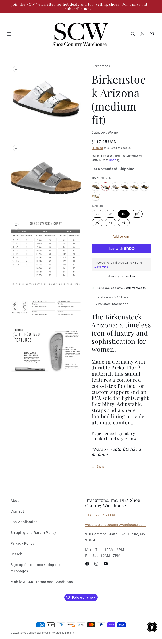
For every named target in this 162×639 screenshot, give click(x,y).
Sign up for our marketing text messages (36, 568)
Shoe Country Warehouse (35, 632)
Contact (17, 511)
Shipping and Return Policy (33, 532)
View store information (112, 304)
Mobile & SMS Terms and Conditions (42, 582)
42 (123, 222)
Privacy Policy (22, 543)
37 (110, 214)
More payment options (121, 276)
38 (123, 214)
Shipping (97, 148)
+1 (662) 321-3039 (100, 515)
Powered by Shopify (62, 632)
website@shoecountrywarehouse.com (115, 525)
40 (97, 222)
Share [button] (100, 466)
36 (97, 214)
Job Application (24, 522)
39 (136, 214)
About (16, 500)
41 (110, 222)
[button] (9, 34)
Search (16, 554)
